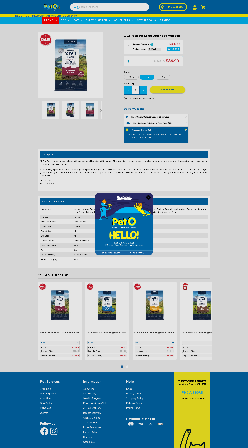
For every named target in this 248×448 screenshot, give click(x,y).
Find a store (136, 252)
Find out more (111, 252)
